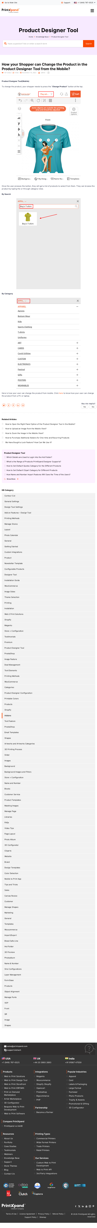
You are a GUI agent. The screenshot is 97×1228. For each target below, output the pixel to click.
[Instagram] (90, 1207)
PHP (38, 1099)
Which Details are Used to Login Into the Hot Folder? (29, 457)
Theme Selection (11, 597)
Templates (9, 924)
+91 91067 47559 (73, 1062)
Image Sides (9, 591)
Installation (9, 608)
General (7, 541)
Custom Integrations (13, 552)
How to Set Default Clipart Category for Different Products (32, 470)
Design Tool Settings (13, 507)
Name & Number (11, 963)
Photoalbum (9, 957)
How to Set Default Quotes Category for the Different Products (34, 466)
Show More (11, 479)
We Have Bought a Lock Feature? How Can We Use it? (28, 442)
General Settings (11, 501)
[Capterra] (37, 1193)
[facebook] (9, 405)
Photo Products (76, 1096)
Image (7, 1020)
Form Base (9, 980)
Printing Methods (12, 518)
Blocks (7, 788)
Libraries (8, 817)
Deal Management (12, 665)
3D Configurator (11, 845)
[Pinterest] (93, 1207)
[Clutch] (23, 1193)
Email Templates (11, 732)
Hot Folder (9, 946)
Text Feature (9, 721)
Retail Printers (42, 1150)
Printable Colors (11, 698)
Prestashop (41, 1092)
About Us (8, 1138)
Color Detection (11, 873)
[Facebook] (75, 1207)
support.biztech (14, 1050)
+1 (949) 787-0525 (11, 1062)
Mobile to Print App (12, 879)
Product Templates (12, 800)
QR (5, 1014)
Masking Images (11, 805)
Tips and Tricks (11, 884)
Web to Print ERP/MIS (14, 1088)
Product (7, 558)
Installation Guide (12, 580)
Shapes (7, 738)
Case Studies (10, 1146)
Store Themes (10, 1166)
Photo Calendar (11, 535)
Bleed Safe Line (11, 941)
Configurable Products (14, 569)
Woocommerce (10, 929)
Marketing (8, 912)
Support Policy (30, 1217)
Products (8, 704)
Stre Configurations (13, 969)
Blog (6, 1169)
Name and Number (12, 783)
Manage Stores (11, 524)
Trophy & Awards (77, 1099)
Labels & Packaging (78, 1084)
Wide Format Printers (46, 1142)
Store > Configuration (13, 631)
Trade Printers (42, 1146)
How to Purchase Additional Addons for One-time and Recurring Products (37, 437)
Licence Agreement (27, 1214)
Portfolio (8, 1142)
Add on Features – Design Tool (17, 512)
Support (8, 1162)
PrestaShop (9, 653)
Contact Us (9, 1173)
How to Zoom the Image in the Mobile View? (24, 433)
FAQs (6, 822)
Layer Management (12, 974)
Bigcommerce (42, 1096)
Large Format (75, 1088)
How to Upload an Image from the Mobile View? (25, 428)
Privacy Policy (43, 1214)
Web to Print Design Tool (15, 1080)
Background (9, 766)
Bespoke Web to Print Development (14, 1108)
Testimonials (10, 636)
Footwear (73, 1092)
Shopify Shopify (43, 1084)
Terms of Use (11, 1214)
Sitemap (43, 1217)
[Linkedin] (83, 1207)
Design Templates (12, 867)
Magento (8, 625)
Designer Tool (10, 574)
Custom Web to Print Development (46, 1164)
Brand (7, 862)
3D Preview (9, 952)
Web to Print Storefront (15, 1084)
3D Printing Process (13, 749)
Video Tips (9, 828)
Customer (8, 901)
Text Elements (10, 670)
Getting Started (11, 546)
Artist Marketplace (12, 1099)
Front (6, 1008)
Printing (7, 603)
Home (31, 37)
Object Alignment (12, 991)
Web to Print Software (14, 1113)
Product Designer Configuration (18, 693)
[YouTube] (86, 1207)
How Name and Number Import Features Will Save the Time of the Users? (38, 474)
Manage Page (10, 811)
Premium (8, 642)
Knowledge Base (42, 37)
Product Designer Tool (59, 37)
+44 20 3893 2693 (42, 1062)
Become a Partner (44, 1112)
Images (7, 760)
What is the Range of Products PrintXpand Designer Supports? (34, 461)
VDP (6, 1003)
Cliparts (7, 851)
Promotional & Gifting (79, 1103)
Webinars (8, 1154)
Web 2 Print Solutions (13, 614)
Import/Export (10, 935)
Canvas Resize (10, 896)
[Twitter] (79, 1207)
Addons (7, 715)
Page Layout (9, 834)
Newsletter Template (13, 563)
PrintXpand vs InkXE (13, 1126)
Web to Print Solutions (14, 1076)
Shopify (7, 619)
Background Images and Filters (17, 772)
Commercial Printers (45, 1138)
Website (7, 856)
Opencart (40, 1088)
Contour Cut (9, 495)
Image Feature (10, 659)
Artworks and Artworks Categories (19, 743)
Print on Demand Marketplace (12, 1093)
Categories (9, 687)
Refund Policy (58, 1214)
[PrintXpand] (13, 1206)
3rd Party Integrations (46, 1173)
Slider (7, 755)
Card (71, 1080)
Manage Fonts (10, 997)
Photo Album (10, 839)
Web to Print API (44, 1169)
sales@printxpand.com (17, 1046)
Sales (6, 890)
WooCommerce (11, 586)
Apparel (72, 1076)
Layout (7, 529)
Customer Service (12, 794)
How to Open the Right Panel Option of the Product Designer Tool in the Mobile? (40, 424)
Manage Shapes (11, 907)
